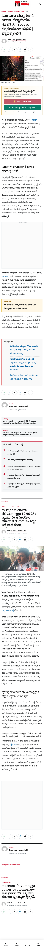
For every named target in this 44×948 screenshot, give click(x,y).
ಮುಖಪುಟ (3, 11)
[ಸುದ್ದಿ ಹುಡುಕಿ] (40, 3)
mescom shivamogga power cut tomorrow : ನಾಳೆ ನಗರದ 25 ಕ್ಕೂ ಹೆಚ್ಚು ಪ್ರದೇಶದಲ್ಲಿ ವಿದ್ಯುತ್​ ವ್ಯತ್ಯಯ (19, 892)
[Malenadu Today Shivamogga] (22, 4)
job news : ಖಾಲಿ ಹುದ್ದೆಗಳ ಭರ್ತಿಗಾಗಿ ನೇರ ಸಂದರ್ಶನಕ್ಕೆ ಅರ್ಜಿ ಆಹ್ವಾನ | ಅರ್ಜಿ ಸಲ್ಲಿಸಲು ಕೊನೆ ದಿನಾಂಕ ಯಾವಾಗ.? (20, 432)
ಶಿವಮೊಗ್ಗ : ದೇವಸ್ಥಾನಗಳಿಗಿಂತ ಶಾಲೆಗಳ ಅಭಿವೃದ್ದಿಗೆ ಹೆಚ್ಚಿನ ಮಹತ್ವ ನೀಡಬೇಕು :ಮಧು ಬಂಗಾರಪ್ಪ (24, 350)
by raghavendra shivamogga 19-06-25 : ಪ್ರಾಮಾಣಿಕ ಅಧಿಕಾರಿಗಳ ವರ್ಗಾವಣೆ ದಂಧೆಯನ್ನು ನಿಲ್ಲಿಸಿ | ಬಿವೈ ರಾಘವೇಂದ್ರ (20, 421)
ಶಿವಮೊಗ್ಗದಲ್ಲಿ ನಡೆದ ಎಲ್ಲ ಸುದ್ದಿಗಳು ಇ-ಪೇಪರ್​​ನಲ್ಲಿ (20, 460)
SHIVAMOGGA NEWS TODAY (16, 11)
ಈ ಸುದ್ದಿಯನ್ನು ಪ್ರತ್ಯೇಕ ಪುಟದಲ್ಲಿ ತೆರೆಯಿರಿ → (11, 864)
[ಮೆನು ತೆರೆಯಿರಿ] (3, 3)
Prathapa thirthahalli (19, 40)
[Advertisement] (22, 246)
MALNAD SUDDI (6, 882)
